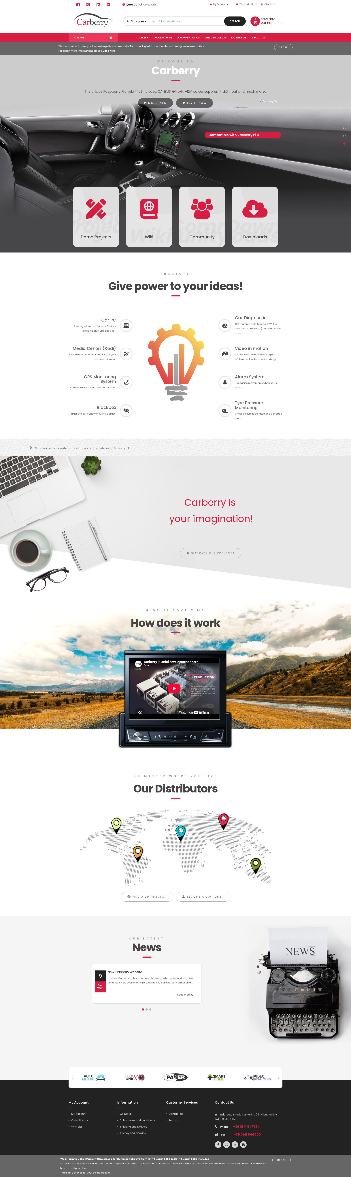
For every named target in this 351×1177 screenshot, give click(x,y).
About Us (125, 1114)
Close (283, 47)
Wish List (76, 1126)
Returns (173, 1120)
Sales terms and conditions (137, 1120)
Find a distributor (149, 896)
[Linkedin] (98, 4)
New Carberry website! (125, 972)
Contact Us (176, 1114)
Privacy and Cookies (133, 1133)
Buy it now (196, 103)
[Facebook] (78, 4)
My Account (79, 1114)
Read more (184, 994)
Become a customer (205, 896)
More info (157, 103)
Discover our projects (212, 553)
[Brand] (94, 1077)
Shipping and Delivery (133, 1126)
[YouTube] (108, 4)
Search (235, 21)
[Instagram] (88, 4)
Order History (79, 1120)
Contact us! (140, 4)
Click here (109, 51)
